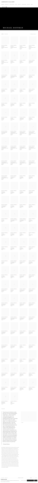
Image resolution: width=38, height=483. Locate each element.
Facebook (4, 7)
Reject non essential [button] (30, 480)
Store (16, 4)
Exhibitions (7, 4)
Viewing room (24, 4)
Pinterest (5, 7)
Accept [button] (36, 480)
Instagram (2, 7)
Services (28, 4)
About (32, 4)
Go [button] (36, 477)
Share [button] (22, 422)
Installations (12, 4)
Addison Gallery (8, 1)
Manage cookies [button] (23, 480)
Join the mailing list (6, 7)
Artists (2, 4)
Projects (19, 4)
